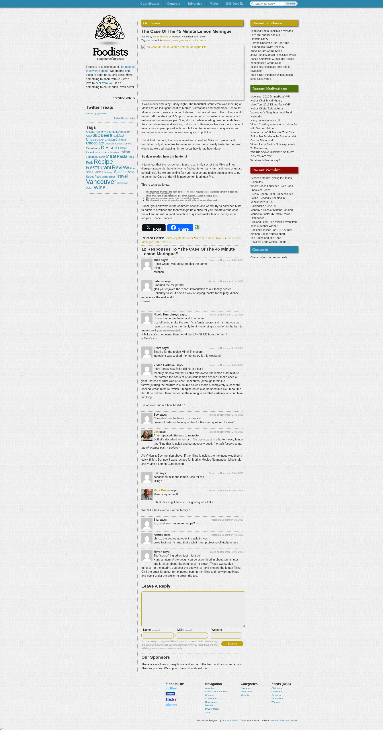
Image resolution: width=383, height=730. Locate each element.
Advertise (210, 688)
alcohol (90, 131)
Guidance (246, 688)
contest (127, 143)
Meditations (246, 691)
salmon (98, 172)
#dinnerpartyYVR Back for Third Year (272, 132)
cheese (92, 139)
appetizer (124, 131)
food (98, 152)
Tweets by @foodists (96, 113)
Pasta (122, 156)
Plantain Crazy (259, 39)
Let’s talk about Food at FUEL (268, 35)
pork (89, 162)
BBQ (96, 135)
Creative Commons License (283, 720)
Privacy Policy (212, 709)
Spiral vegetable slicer (179, 238)
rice (132, 168)
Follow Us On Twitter (124, 118)
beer (105, 135)
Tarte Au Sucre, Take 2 (209, 238)
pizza (131, 157)
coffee (118, 143)
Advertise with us (124, 98)
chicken (110, 139)
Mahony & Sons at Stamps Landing (271, 210)
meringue (185, 40)
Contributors (211, 698)
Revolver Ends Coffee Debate (268, 241)
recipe (103, 161)
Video (208, 712)
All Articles (277, 688)
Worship (245, 695)
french (107, 152)
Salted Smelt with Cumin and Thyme (272, 58)
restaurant (98, 167)
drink (122, 148)
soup (131, 172)
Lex (156, 431)
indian (115, 152)
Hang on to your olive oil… (266, 120)
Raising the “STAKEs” (263, 206)
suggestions (108, 176)
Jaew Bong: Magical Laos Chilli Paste (273, 54)
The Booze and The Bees (265, 237)
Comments (277, 691)
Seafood (120, 172)
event (90, 152)
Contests (209, 695)
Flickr (172, 699)
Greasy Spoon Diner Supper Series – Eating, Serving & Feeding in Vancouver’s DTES (272, 198)
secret (203, 40)
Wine (100, 187)
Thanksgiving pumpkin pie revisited (271, 31)
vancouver (101, 181)
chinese (120, 139)
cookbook (93, 148)
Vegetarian (122, 183)
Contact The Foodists (216, 691)
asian (89, 135)
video (89, 188)
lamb (102, 157)
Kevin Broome (160, 36)
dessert (109, 147)
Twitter (172, 688)
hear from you (104, 83)
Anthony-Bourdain (107, 131)
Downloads (211, 702)
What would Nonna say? (265, 160)
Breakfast (117, 135)
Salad (89, 172)
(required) (151, 630)
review (120, 167)
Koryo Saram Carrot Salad (266, 51)
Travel (122, 176)
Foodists (110, 53)
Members (210, 705)
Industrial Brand (230, 720)
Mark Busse (162, 490)
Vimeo (172, 704)
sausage (108, 172)
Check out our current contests (268, 257)
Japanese (92, 156)
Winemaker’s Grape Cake (265, 62)
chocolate (95, 143)
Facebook (170, 693)
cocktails (110, 143)
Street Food (93, 176)
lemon (176, 40)
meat (111, 156)
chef (101, 139)
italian (124, 152)
